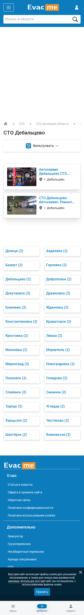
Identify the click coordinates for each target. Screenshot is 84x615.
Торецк (13, 406)
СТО (22, 123)
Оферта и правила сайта (25, 492)
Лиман (54, 336)
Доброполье (59, 279)
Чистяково (57, 420)
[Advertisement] (42, 71)
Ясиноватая (58, 435)
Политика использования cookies (31, 515)
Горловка (56, 265)
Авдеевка (57, 251)
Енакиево (15, 307)
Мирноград (17, 364)
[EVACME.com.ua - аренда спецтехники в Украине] (5, 124)
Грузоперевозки (19, 544)
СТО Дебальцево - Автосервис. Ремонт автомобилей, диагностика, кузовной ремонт (57, 200)
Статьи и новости (20, 484)
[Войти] (77, 7)
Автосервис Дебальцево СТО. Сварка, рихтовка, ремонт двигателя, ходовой (54, 171)
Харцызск (16, 420)
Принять (42, 592)
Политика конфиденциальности (30, 507)
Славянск (15, 392)
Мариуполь (58, 350)
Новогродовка (60, 364)
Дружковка (58, 293)
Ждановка (57, 307)
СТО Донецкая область (52, 123)
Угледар (55, 406)
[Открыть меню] (8, 7)
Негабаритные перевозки (26, 551)
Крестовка (16, 336)
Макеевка (16, 350)
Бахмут (14, 265)
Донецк (14, 251)
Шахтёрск (16, 435)
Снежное (56, 392)
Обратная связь (19, 500)
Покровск (15, 378)
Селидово (56, 378)
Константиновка (21, 321)
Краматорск (58, 321)
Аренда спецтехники (22, 559)
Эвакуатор (15, 536)
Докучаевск (17, 293)
